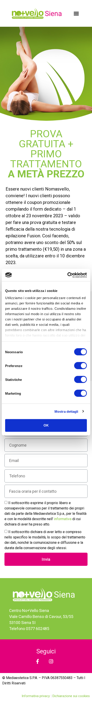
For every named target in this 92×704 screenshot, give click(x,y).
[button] (76, 13)
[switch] (80, 365)
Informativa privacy (36, 696)
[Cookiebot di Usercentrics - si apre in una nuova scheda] (67, 275)
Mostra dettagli (66, 411)
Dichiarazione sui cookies (71, 696)
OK (46, 425)
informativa (63, 519)
